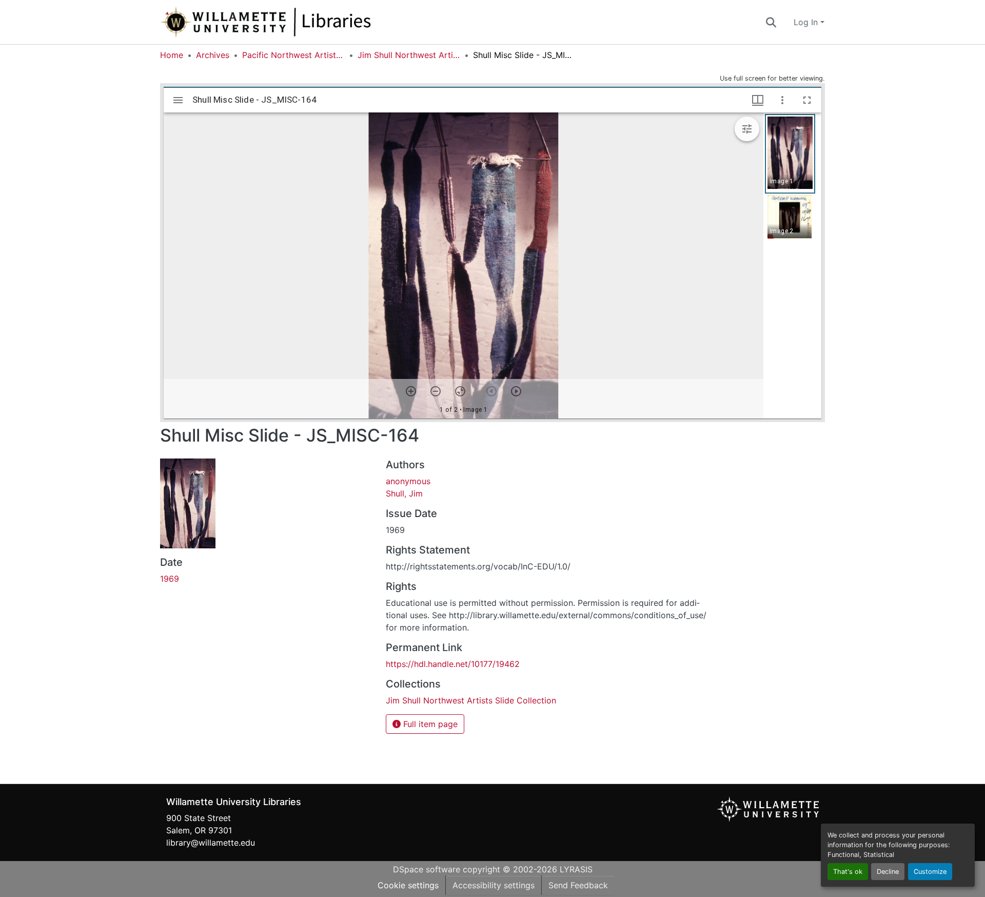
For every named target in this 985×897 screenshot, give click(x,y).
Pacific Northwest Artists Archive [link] (293, 55)
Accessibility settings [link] (493, 885)
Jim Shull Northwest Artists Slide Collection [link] (409, 55)
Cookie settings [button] (408, 885)
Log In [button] (807, 22)
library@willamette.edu (210, 842)
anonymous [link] (408, 481)
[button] (299, 22)
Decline (888, 871)
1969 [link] (169, 579)
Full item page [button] (429, 724)
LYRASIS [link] (576, 869)
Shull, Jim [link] (404, 493)
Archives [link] (212, 55)
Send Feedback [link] (578, 885)
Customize (930, 871)
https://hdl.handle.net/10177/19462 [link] (453, 664)
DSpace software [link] (426, 869)
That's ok (847, 871)
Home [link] (171, 55)
